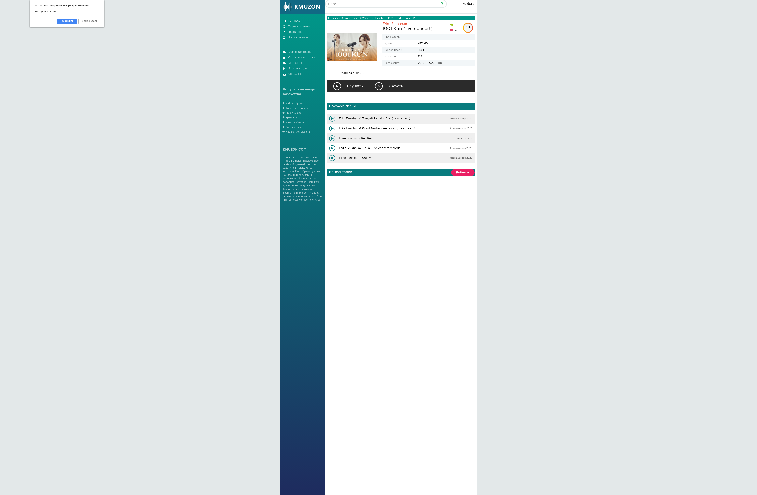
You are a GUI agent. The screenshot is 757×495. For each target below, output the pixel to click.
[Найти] (442, 3)
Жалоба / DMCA (352, 73)
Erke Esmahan (394, 24)
